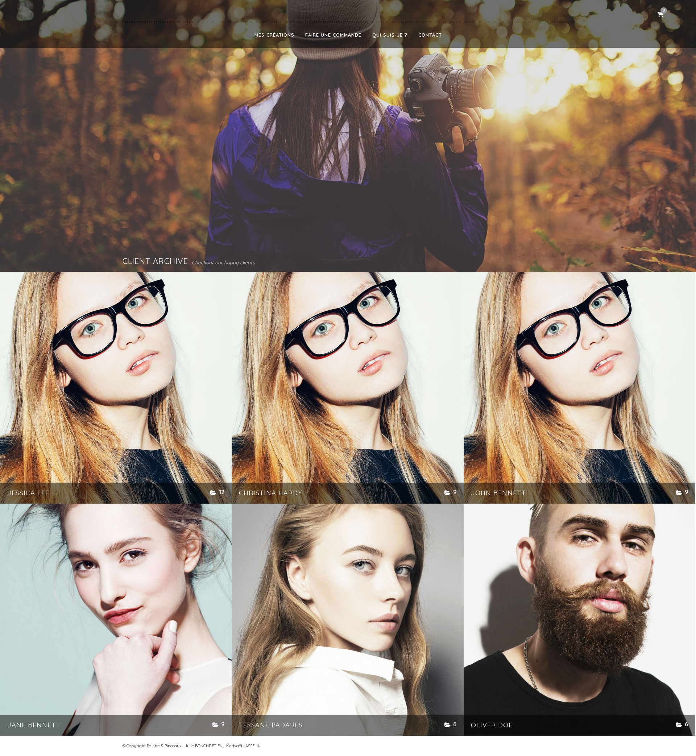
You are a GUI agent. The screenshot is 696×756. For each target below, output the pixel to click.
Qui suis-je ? (389, 35)
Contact (430, 35)
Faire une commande (333, 35)
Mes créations (274, 35)
